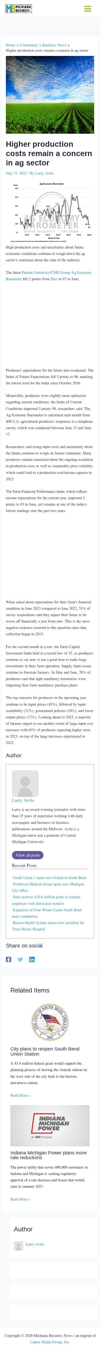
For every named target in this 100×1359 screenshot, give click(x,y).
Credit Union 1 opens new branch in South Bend (49, 877)
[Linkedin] (32, 959)
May (54, 278)
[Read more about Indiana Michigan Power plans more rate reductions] (50, 1125)
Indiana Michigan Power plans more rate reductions (48, 1155)
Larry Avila (23, 800)
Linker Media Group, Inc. (50, 1341)
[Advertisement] (50, 325)
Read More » (20, 1095)
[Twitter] (20, 959)
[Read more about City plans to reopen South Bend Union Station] (50, 1021)
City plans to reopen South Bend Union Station (44, 1051)
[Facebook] (8, 959)
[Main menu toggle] (88, 9)
